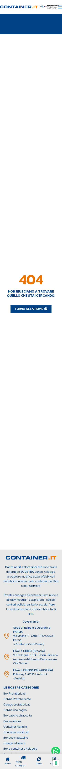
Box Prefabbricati (14, 693)
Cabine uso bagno (15, 710)
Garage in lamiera (14, 743)
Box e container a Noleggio (20, 748)
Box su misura (12, 721)
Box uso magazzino (15, 737)
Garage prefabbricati (16, 704)
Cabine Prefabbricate (17, 699)
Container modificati (16, 732)
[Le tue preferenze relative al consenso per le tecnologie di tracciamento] (56, 763)
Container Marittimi (15, 727)
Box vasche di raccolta (17, 715)
